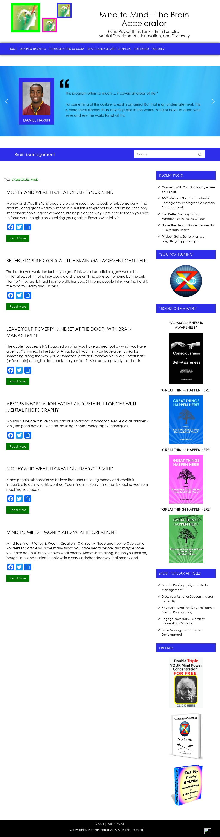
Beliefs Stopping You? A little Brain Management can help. (77, 260)
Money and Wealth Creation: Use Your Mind (60, 192)
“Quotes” (158, 49)
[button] (6, 101)
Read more (18, 238)
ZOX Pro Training (33, 49)
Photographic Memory (67, 49)
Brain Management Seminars (109, 49)
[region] (110, 101)
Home (13, 49)
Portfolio (141, 49)
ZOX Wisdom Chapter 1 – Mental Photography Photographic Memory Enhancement (188, 202)
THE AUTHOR (116, 824)
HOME (100, 824)
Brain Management (35, 154)
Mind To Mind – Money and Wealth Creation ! (61, 532)
